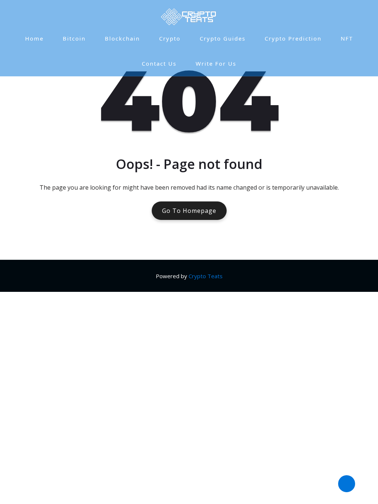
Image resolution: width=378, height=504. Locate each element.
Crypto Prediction (293, 38)
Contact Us (159, 63)
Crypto (170, 38)
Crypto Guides (222, 38)
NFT (347, 38)
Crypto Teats (206, 276)
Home (34, 38)
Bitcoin (74, 38)
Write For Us (216, 63)
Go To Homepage (189, 211)
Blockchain (122, 38)
